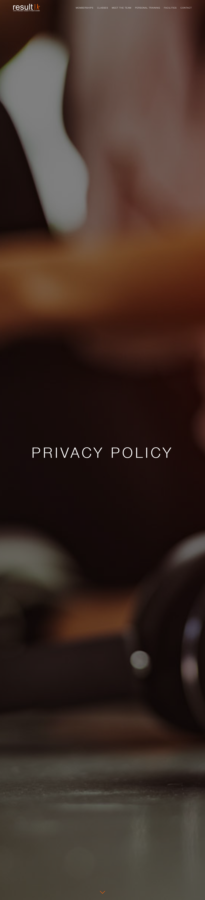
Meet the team (121, 7)
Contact (186, 7)
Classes (102, 7)
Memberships (84, 7)
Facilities (170, 7)
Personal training (147, 7)
